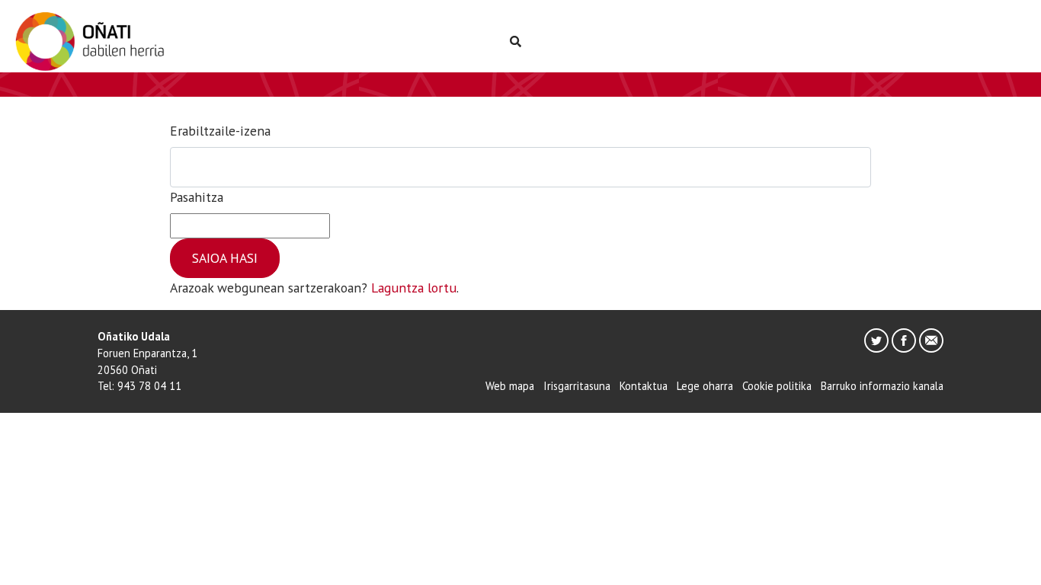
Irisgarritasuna (576, 386)
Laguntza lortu (413, 287)
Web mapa (509, 386)
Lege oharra (705, 386)
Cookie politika (777, 386)
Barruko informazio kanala (882, 386)
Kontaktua (644, 386)
